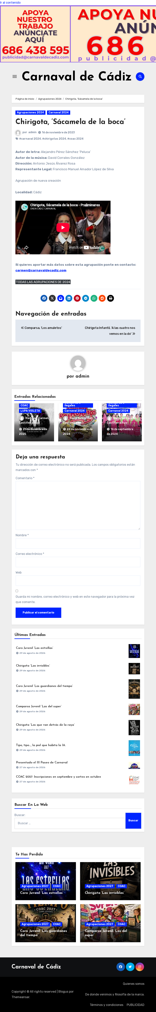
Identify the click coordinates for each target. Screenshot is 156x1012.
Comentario (25, 478)
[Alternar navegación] (15, 76)
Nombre (22, 535)
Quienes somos (133, 984)
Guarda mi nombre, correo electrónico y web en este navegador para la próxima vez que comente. (75, 599)
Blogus (63, 991)
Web (18, 572)
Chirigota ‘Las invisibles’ (33, 665)
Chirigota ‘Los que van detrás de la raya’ (45, 724)
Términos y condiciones (106, 1005)
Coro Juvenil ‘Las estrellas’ (34, 648)
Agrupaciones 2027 (35, 886)
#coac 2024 (75, 138)
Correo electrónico (30, 554)
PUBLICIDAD (135, 1005)
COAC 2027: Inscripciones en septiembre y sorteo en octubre (58, 776)
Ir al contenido (10, 2)
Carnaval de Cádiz (77, 77)
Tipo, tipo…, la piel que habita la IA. (41, 745)
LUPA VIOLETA (30, 410)
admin (32, 132)
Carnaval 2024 (59, 112)
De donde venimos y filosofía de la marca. (114, 994)
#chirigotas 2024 (54, 138)
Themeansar (20, 997)
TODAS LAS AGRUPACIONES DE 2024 (43, 282)
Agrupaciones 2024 (30, 112)
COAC (24, 405)
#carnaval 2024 (30, 138)
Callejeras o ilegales (72, 404)
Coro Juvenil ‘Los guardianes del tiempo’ (44, 686)
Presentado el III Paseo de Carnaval (42, 762)
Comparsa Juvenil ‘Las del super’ (38, 706)
